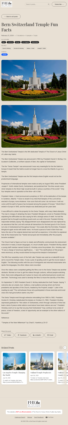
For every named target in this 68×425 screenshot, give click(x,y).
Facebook (23, 335)
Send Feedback (39, 417)
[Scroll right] (65, 347)
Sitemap (29, 417)
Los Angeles (25, 42)
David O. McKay (7, 48)
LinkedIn (38, 335)
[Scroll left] (61, 347)
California (10, 42)
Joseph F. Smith (41, 48)
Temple (4, 54)
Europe (17, 42)
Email (51, 335)
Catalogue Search (20, 417)
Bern (3, 42)
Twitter (8, 335)
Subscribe (58, 4)
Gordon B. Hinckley (19, 48)
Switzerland (35, 42)
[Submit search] (48, 4)
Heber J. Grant (30, 48)
